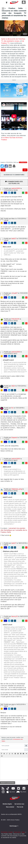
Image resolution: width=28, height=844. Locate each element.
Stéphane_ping (16, 489)
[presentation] (1, 754)
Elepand (14, 437)
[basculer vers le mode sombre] (6, 2)
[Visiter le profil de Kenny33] (1, 617)
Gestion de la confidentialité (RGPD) (11, 814)
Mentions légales (7, 804)
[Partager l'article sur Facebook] (7, 167)
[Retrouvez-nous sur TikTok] (8, 788)
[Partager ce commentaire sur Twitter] (9, 193)
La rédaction (23, 162)
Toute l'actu (17, 832)
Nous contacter (10, 807)
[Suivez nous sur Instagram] (3, 791)
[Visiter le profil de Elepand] (1, 438)
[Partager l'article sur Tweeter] (3, 167)
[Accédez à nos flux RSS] (3, 788)
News (23, 832)
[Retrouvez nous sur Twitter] (19, 788)
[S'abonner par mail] (14, 167)
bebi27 (14, 238)
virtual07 (14, 293)
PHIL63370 (15, 319)
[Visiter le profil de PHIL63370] (1, 319)
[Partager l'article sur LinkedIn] (10, 167)
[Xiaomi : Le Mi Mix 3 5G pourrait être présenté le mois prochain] (25, 169)
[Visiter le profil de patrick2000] (1, 189)
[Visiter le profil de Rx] (1, 408)
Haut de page (13, 826)
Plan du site (20, 807)
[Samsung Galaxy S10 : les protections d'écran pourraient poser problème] (3, 169)
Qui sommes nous (19, 804)
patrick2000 (15, 188)
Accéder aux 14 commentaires (14, 174)
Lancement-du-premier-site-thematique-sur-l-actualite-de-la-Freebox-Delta (14, 530)
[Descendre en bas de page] (12, 193)
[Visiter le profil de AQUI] (1, 386)
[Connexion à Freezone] (24, 2)
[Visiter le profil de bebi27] (1, 239)
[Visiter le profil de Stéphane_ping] (1, 489)
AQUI (13, 386)
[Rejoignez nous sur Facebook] (24, 788)
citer (5, 193)
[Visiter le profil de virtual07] (1, 294)
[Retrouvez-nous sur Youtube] (13, 788)
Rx (12, 408)
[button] (1, 754)
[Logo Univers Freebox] (14, 2)
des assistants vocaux (11, 41)
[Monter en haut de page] (15, 193)
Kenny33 (14, 616)
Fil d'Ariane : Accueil (6, 832)
